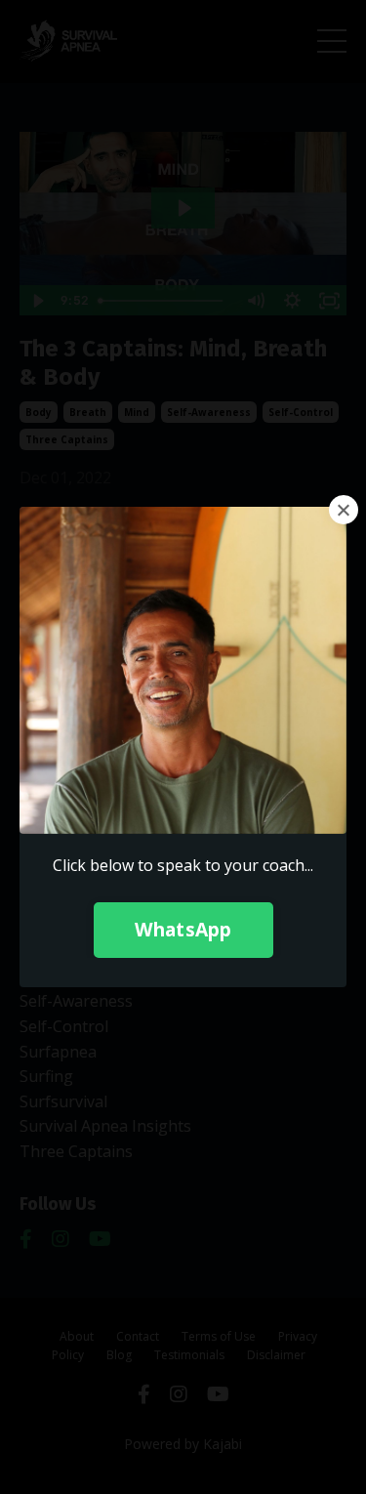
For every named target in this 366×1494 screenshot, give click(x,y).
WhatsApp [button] (183, 929)
